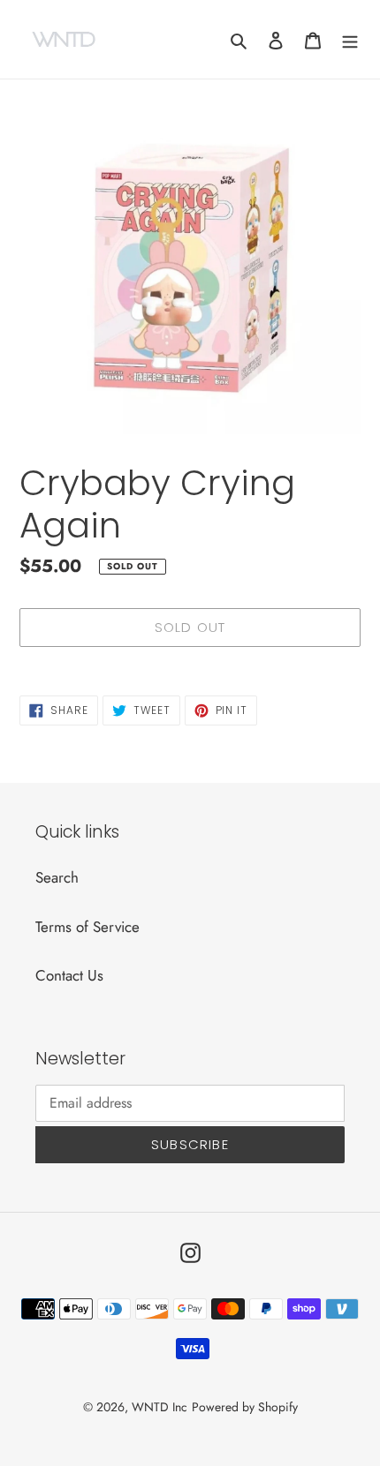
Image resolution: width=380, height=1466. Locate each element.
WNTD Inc (159, 1407)
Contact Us (69, 975)
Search (57, 877)
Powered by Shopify (245, 1407)
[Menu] (350, 39)
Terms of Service (87, 926)
